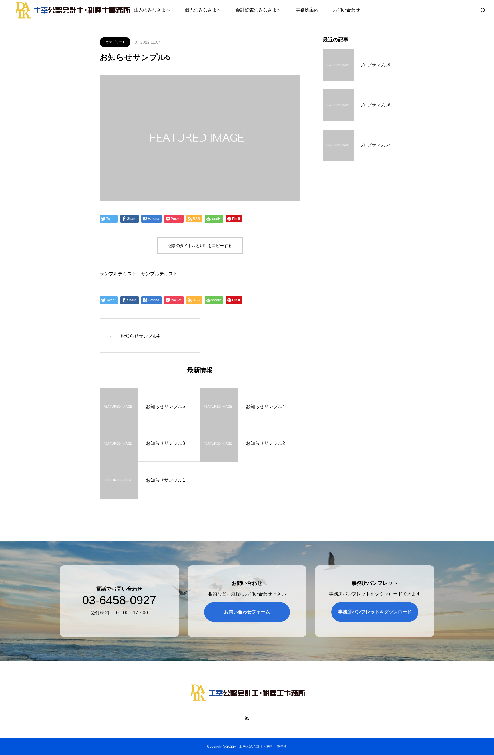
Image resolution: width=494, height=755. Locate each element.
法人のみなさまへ (152, 9)
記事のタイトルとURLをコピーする (200, 245)
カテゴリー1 (115, 42)
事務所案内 (307, 9)
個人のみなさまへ (203, 9)
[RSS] (247, 718)
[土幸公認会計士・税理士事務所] (247, 692)
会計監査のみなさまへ (258, 9)
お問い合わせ (346, 9)
